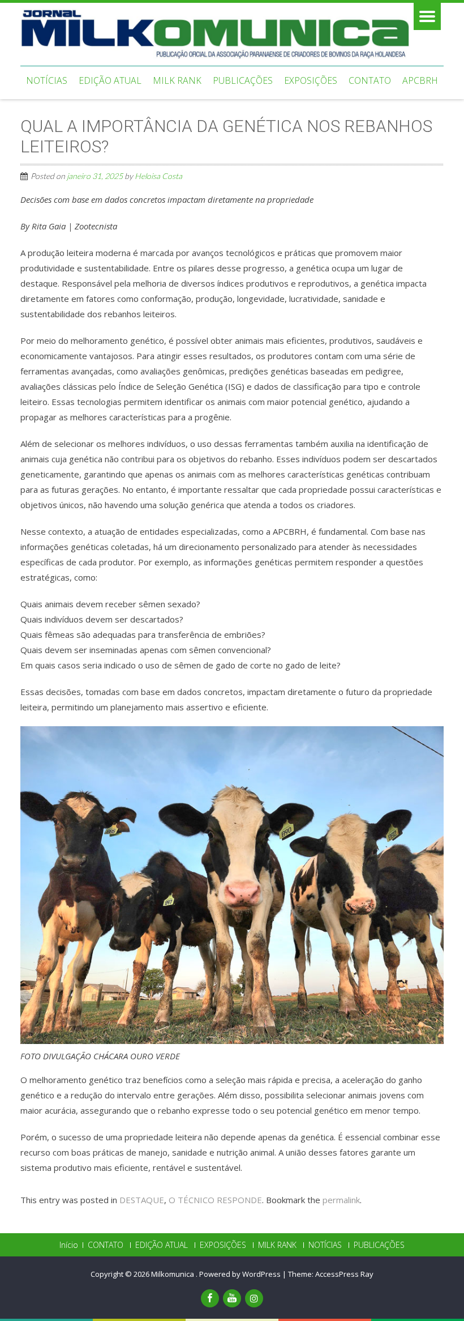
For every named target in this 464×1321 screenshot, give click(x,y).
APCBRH (420, 80)
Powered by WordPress (240, 1274)
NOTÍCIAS (46, 80)
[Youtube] (232, 1298)
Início (68, 1245)
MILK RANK (177, 80)
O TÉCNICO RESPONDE (215, 1199)
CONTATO (370, 80)
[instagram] (254, 1298)
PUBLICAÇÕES (243, 80)
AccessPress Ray (344, 1274)
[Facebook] (210, 1298)
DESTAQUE (141, 1199)
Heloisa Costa (158, 176)
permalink (341, 1199)
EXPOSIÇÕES (310, 80)
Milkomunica (173, 1274)
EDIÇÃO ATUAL (110, 80)
